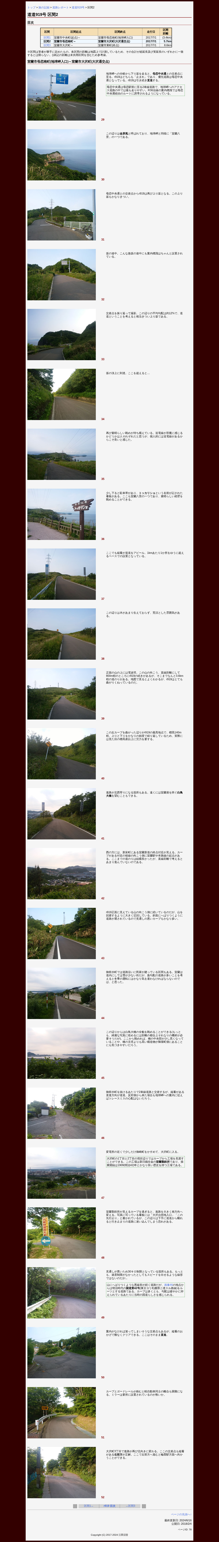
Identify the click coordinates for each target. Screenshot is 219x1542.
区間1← (89, 1505)
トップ (31, 7)
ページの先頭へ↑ (181, 1514)
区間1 (47, 37)
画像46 (168, 1284)
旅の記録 (43, 7)
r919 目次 (109, 1505)
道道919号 (78, 7)
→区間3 (130, 1505)
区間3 (47, 45)
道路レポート (60, 7)
